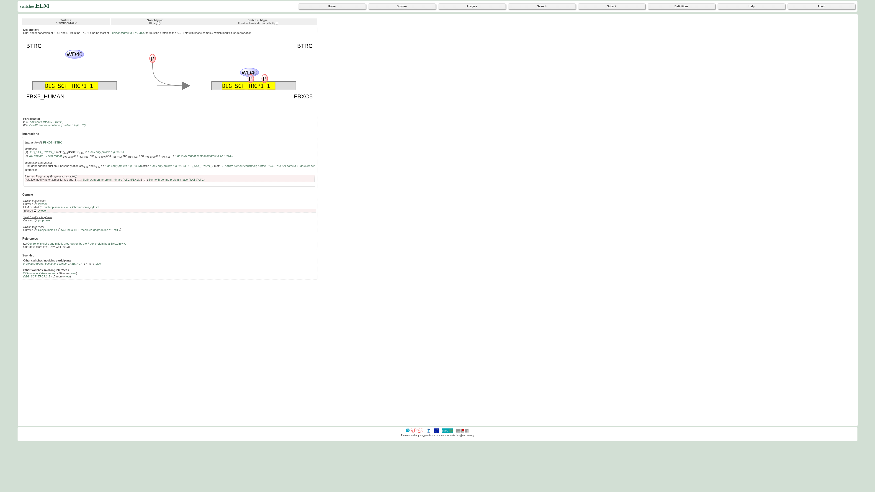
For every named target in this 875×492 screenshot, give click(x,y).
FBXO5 (47, 142)
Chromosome (80, 207)
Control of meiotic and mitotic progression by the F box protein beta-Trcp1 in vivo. (77, 243)
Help (751, 6)
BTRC (58, 142)
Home (332, 6)
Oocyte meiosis (47, 230)
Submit (611, 6)
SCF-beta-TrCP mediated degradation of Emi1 (89, 230)
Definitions (681, 6)
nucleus (66, 207)
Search (541, 6)
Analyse (471, 6)
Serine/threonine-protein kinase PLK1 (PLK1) (111, 179)
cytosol (42, 204)
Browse (402, 6)
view (98, 263)
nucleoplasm (52, 207)
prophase (44, 220)
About (821, 6)
